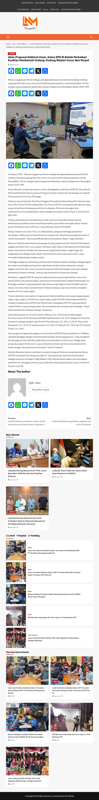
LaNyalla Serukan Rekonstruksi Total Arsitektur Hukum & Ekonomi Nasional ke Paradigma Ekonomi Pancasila (26, 521)
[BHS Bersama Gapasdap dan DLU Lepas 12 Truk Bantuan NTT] (16, 615)
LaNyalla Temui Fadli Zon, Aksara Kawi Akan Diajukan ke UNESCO (69, 472)
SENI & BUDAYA (33, 635)
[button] (8, 37)
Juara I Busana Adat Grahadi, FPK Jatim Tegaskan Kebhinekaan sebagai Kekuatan (24, 779)
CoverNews (57, 796)
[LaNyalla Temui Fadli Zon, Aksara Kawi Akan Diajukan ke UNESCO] (71, 453)
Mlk (11, 696)
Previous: (26, 421)
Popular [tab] (22, 535)
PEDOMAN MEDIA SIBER (68, 3)
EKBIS (30, 615)
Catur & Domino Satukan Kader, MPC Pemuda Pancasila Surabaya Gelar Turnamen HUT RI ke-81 (71, 690)
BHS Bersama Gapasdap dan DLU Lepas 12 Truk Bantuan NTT (52, 617)
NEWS (30, 548)
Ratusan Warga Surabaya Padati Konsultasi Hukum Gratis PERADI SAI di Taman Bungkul (25, 735)
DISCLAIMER (40, 3)
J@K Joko (13, 65)
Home (45, 9)
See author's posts (40, 389)
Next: (71, 421)
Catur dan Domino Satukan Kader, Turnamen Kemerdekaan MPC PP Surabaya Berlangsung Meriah (54, 551)
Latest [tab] (11, 535)
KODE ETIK (51, 3)
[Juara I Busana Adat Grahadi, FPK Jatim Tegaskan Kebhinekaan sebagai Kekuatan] (16, 637)
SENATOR (12, 54)
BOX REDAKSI (27, 3)
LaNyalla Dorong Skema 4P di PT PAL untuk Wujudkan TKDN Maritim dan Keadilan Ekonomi (27, 473)
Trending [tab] (35, 535)
